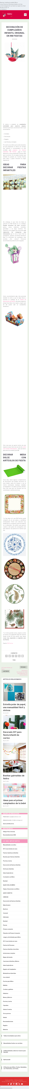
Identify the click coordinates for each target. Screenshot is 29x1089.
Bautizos (5, 909)
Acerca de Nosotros (8, 823)
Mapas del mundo (7, 957)
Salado (5, 1017)
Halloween (6, 917)
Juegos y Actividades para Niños (12, 937)
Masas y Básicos (7, 997)
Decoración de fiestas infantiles (11, 865)
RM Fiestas (10, 643)
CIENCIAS (5, 897)
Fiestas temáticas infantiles (10, 853)
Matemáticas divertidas (9, 973)
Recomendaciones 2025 (9, 835)
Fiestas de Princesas (8, 945)
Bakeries (5, 1029)
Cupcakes (5, 1005)
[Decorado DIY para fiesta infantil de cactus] (14, 722)
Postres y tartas (7, 861)
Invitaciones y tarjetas (9, 953)
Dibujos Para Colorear (9, 831)
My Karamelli (6, 1059)
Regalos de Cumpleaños (9, 969)
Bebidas (5, 985)
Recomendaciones (8, 1021)
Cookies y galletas (8, 989)
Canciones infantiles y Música (11, 961)
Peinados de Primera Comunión (11, 933)
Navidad (5, 881)
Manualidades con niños (9, 845)
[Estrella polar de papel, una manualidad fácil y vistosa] (14, 692)
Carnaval (5, 913)
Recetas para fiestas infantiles (11, 857)
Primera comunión (8, 929)
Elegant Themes (11, 1078)
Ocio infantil (6, 977)
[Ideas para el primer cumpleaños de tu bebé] (14, 790)
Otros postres (7, 1013)
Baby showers (6, 905)
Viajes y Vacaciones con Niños (11, 889)
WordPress (25, 1078)
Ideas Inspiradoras (8, 873)
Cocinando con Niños (9, 877)
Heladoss (5, 993)
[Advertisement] (14, 78)
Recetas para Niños (6, 1081)
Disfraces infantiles (8, 869)
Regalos (5, 1025)
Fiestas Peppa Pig (22, 1081)
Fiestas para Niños (9, 1080)
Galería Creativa (7, 1009)
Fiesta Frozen (14, 1081)
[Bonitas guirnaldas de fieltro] (14, 758)
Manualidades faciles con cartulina (12, 1043)
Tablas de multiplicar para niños (12, 1035)
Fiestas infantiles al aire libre (11, 949)
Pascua (5, 925)
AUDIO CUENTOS (7, 893)
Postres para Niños (8, 981)
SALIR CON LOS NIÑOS (9, 885)
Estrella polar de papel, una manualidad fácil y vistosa (14, 707)
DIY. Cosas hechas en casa (10, 849)
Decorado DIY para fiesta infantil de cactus (12, 735)
